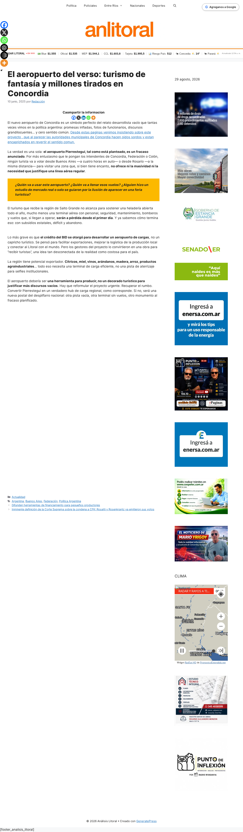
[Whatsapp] (88, 118)
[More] (93, 118)
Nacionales (137, 5)
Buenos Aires (33, 501)
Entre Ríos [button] (111, 5)
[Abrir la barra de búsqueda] (174, 5)
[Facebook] (74, 118)
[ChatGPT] (4, 48)
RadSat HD (190, 662)
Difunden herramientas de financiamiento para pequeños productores (56, 505)
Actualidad (18, 497)
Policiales (90, 5)
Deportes (158, 5)
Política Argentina (70, 501)
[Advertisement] (83, 398)
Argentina (18, 501)
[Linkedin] (83, 118)
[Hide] (1, 70)
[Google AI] (4, 55)
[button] (221, 616)
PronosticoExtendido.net (213, 662)
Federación (51, 501)
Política (71, 5)
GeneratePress (146, 821)
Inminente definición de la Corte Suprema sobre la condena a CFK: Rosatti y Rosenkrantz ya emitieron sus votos (83, 509)
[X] (79, 118)
